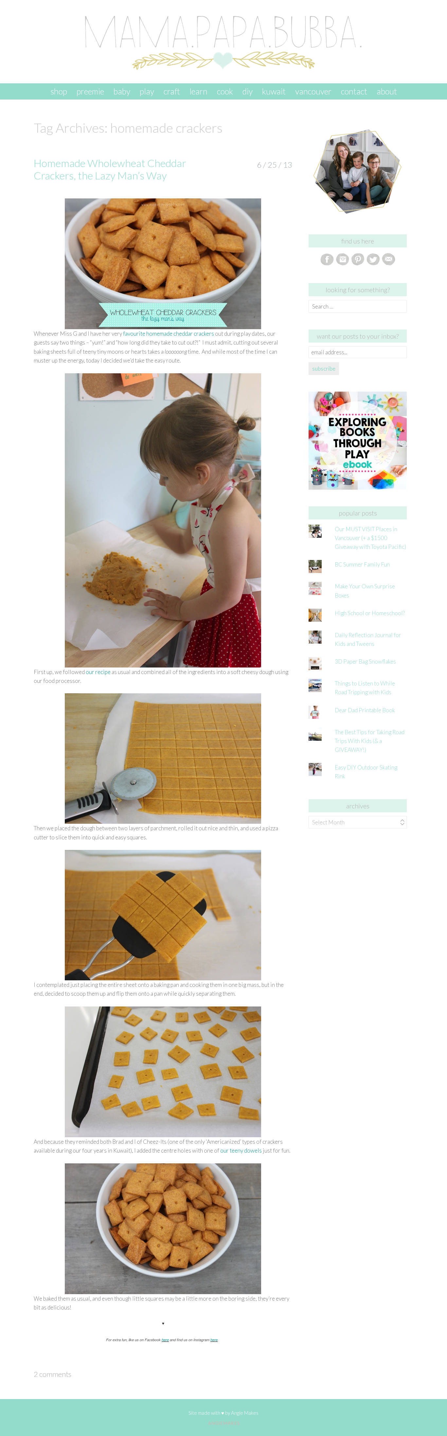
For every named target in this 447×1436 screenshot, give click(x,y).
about (387, 91)
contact (354, 91)
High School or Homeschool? (370, 613)
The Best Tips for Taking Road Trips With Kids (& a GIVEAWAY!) (369, 741)
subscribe (323, 368)
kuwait (274, 91)
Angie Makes (245, 1413)
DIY (247, 91)
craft (172, 91)
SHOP (58, 91)
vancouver (313, 91)
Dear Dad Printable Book (365, 710)
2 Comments (52, 1374)
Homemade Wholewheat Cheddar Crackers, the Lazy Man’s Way (110, 169)
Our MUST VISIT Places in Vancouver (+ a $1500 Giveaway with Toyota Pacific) (370, 538)
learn (198, 91)
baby (122, 91)
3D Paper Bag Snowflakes (365, 661)
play (147, 91)
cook (225, 91)
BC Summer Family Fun (362, 564)
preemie (90, 91)
